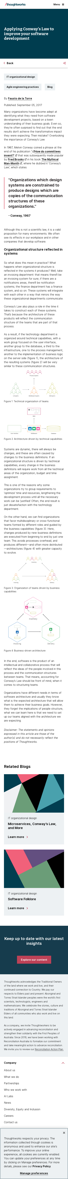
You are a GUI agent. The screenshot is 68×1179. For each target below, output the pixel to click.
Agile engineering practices (23, 86)
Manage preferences (34, 1173)
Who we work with (15, 1089)
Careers (9, 1115)
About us (9, 1070)
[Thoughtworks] (15, 4)
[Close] (64, 1132)
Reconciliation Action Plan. (49, 1049)
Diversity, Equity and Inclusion (22, 1109)
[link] (34, 960)
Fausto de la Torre (20, 98)
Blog (49, 86)
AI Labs (8, 1096)
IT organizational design (21, 76)
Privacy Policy (42, 1166)
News (7, 1102)
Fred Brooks (16, 159)
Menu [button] (56, 4)
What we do (11, 1076)
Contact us (10, 1122)
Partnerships (11, 1083)
